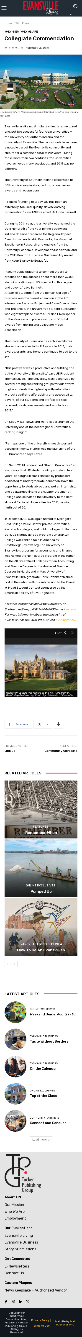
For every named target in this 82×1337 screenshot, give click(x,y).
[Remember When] (41, 809)
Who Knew (22, 23)
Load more (39, 1139)
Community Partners (44, 1118)
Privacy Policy (40, 1320)
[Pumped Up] (41, 868)
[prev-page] (7, 964)
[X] (27, 1302)
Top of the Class (43, 1096)
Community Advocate (61, 750)
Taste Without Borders (49, 1041)
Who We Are (29, 31)
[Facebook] (6, 1302)
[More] (58, 724)
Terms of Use (41, 1325)
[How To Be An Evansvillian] (41, 927)
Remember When (41, 832)
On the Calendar (43, 1069)
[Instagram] (13, 1302)
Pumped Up (41, 891)
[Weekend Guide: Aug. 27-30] (15, 1012)
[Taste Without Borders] (15, 1039)
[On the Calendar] (15, 1066)
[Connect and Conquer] (15, 1121)
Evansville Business (44, 1036)
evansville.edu (65, 620)
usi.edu (71, 609)
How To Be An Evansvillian (41, 950)
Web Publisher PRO (66, 1323)
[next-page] (15, 964)
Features (40, 826)
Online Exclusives (40, 885)
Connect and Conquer (48, 1123)
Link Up (10, 750)
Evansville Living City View (40, 944)
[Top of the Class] (15, 1094)
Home (9, 23)
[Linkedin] (20, 1302)
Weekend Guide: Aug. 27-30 (53, 1014)
